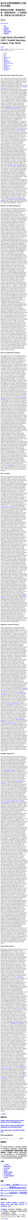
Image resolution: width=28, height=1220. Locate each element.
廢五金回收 (7, 1168)
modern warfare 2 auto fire (14, 165)
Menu (5, 58)
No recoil (6, 69)
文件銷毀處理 (6, 1193)
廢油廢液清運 (7, 1174)
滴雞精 (2, 1202)
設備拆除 (11, 1195)
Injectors (6, 67)
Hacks (5, 64)
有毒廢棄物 (13, 1193)
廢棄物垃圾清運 (8, 1172)
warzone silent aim (21, 129)
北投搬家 (8, 1202)
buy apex (19, 1008)
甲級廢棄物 (4, 1209)
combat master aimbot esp (9, 770)
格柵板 (16, 1204)
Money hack (7, 61)
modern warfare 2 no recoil (7, 506)
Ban (5, 54)
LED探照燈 (21, 1202)
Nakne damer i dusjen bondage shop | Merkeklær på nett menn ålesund (13, 1126)
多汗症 (7, 1204)
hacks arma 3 (20, 976)
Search (2, 1138)
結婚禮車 (14, 1202)
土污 (2, 1185)
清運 (18, 1193)
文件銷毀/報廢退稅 (9, 1175)
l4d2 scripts (10, 465)
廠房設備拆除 (7, 1166)
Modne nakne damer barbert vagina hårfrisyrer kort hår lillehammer (12, 1121)
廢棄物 (5, 1170)
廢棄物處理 (9, 1190)
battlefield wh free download (17, 1022)
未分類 (6, 49)
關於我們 (6, 28)
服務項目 (6, 29)
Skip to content (4, 23)
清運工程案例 (7, 31)
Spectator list (7, 57)
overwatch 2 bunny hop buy (12, 703)
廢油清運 (19, 1190)
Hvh (5, 56)
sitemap (6, 1218)
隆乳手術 (21, 1204)
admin (2, 46)
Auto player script (8, 63)
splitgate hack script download (13, 107)
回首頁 (2, 49)
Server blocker (7, 65)
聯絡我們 (6, 33)
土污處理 (6, 1164)
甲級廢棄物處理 (6, 1195)
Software (6, 60)
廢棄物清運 (5, 1190)
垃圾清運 (15, 1185)
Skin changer (7, 68)
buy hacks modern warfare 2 (10, 723)
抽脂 (12, 1204)
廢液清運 (22, 1190)
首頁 (5, 26)
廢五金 (3, 1188)
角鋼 (9, 1206)
